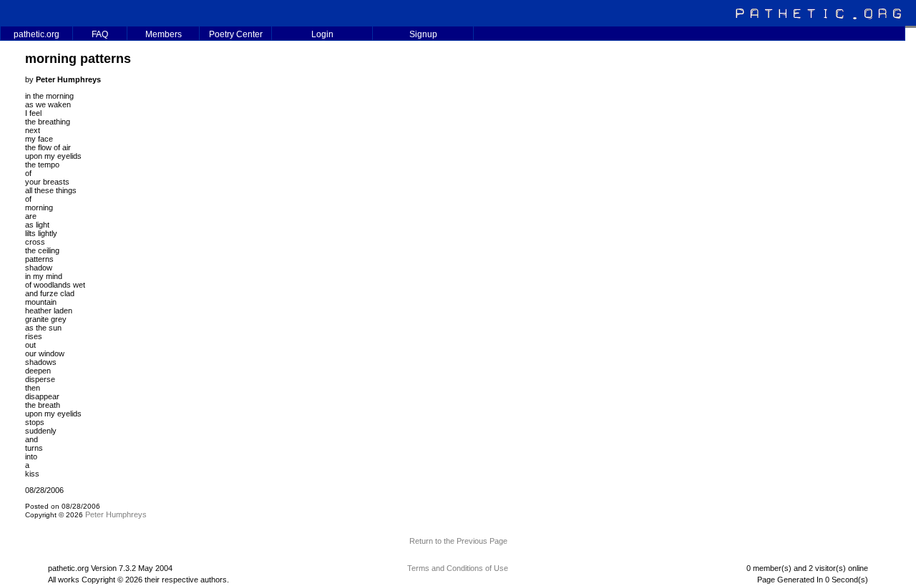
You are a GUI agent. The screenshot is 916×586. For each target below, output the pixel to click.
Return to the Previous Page (458, 541)
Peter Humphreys (116, 514)
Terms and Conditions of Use (457, 568)
